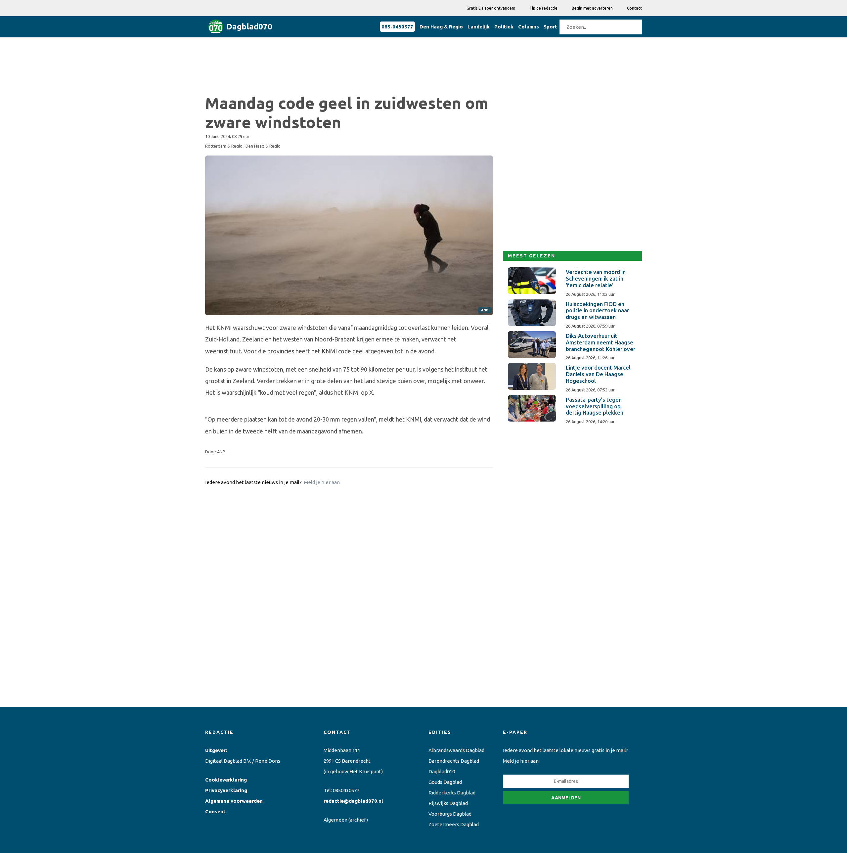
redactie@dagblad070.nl (353, 801)
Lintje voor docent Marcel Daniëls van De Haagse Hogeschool (598, 374)
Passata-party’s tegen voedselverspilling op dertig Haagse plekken (594, 406)
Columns (528, 26)
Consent (215, 811)
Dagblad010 (441, 771)
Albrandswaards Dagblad (456, 750)
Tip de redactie (543, 8)
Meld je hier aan (322, 482)
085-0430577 (397, 26)
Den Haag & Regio (441, 26)
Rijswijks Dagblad (448, 803)
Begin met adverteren (592, 8)
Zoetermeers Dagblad (453, 824)
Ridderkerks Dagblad (451, 792)
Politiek (503, 26)
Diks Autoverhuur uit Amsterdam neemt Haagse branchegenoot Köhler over (600, 342)
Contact (634, 8)
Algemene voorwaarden (234, 801)
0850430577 (346, 790)
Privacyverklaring (226, 790)
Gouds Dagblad (445, 782)
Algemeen (335, 820)
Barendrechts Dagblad (453, 761)
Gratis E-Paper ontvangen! (491, 8)
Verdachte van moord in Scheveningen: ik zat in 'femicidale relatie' (596, 278)
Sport (550, 26)
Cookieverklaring (226, 780)
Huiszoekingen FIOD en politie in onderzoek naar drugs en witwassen (597, 310)
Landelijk (479, 26)
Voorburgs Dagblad (449, 814)
